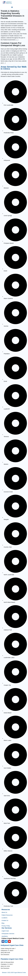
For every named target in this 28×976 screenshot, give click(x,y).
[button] (12, 7)
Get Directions (5, 954)
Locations (4, 918)
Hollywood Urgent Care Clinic (12, 945)
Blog (3, 923)
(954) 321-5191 (5, 966)
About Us (4, 912)
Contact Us (5, 920)
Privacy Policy (6, 926)
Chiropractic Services (8, 933)
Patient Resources (7, 915)
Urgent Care (5, 931)
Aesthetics (5, 936)
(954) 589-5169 (5, 952)
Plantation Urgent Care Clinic (12, 959)
